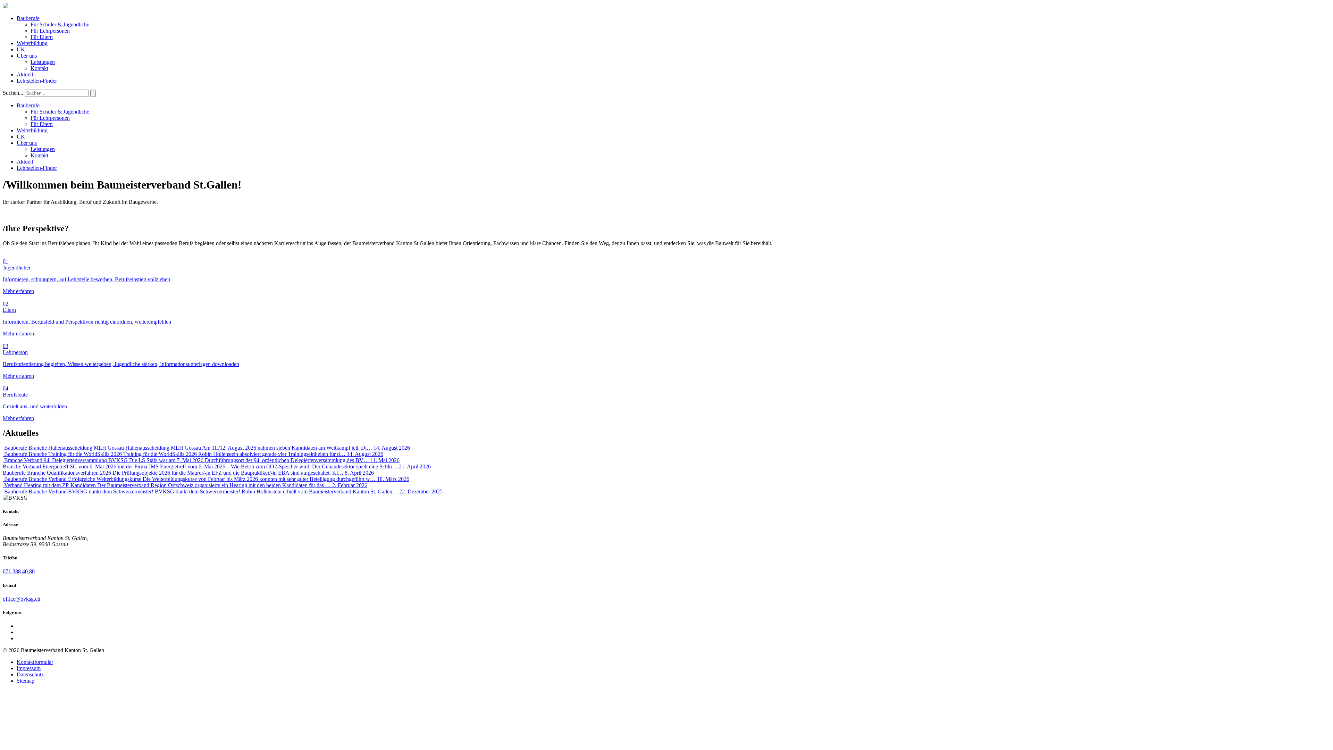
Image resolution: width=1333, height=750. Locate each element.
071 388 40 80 (19, 571)
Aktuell (25, 74)
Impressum (29, 668)
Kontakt (39, 68)
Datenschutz (30, 674)
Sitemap (25, 681)
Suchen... (13, 93)
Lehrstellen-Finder (37, 81)
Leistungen (43, 62)
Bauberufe (28, 18)
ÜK (21, 49)
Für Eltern (42, 37)
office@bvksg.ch (21, 599)
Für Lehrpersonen (50, 31)
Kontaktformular (35, 662)
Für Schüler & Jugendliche (60, 24)
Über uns (27, 56)
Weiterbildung (32, 43)
